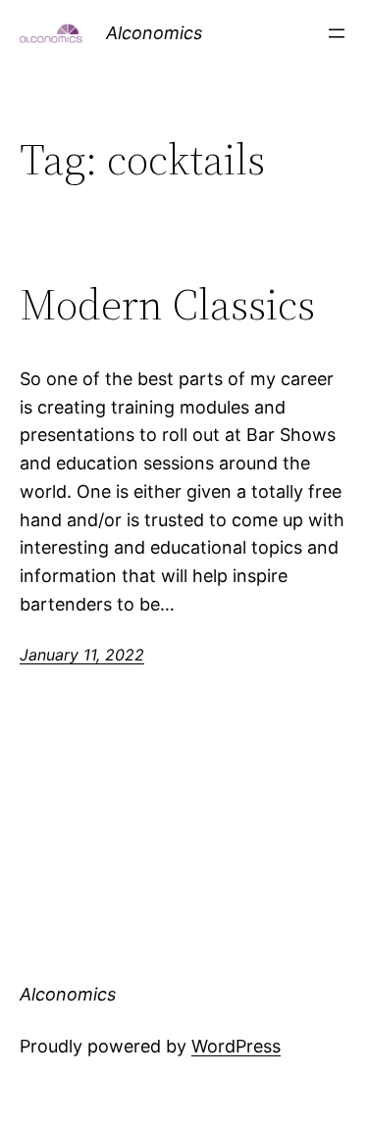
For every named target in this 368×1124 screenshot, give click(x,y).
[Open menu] (336, 33)
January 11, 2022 (82, 654)
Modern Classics (167, 305)
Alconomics (154, 33)
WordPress (236, 1046)
